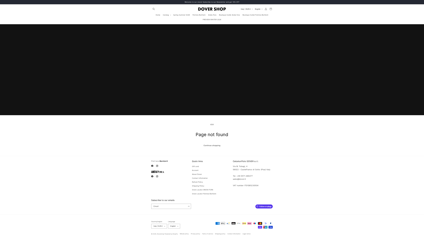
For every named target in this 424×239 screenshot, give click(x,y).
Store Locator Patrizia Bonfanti (204, 194)
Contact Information (200, 178)
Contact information (233, 234)
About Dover (197, 174)
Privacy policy (195, 234)
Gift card (195, 166)
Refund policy (184, 234)
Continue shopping (212, 145)
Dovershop (160, 234)
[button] (153, 9)
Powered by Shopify (171, 234)
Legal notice (246, 234)
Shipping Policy (198, 186)
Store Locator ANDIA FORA (202, 190)
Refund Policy (197, 182)
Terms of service (207, 234)
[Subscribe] (188, 206)
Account (195, 170)
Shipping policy (220, 234)
